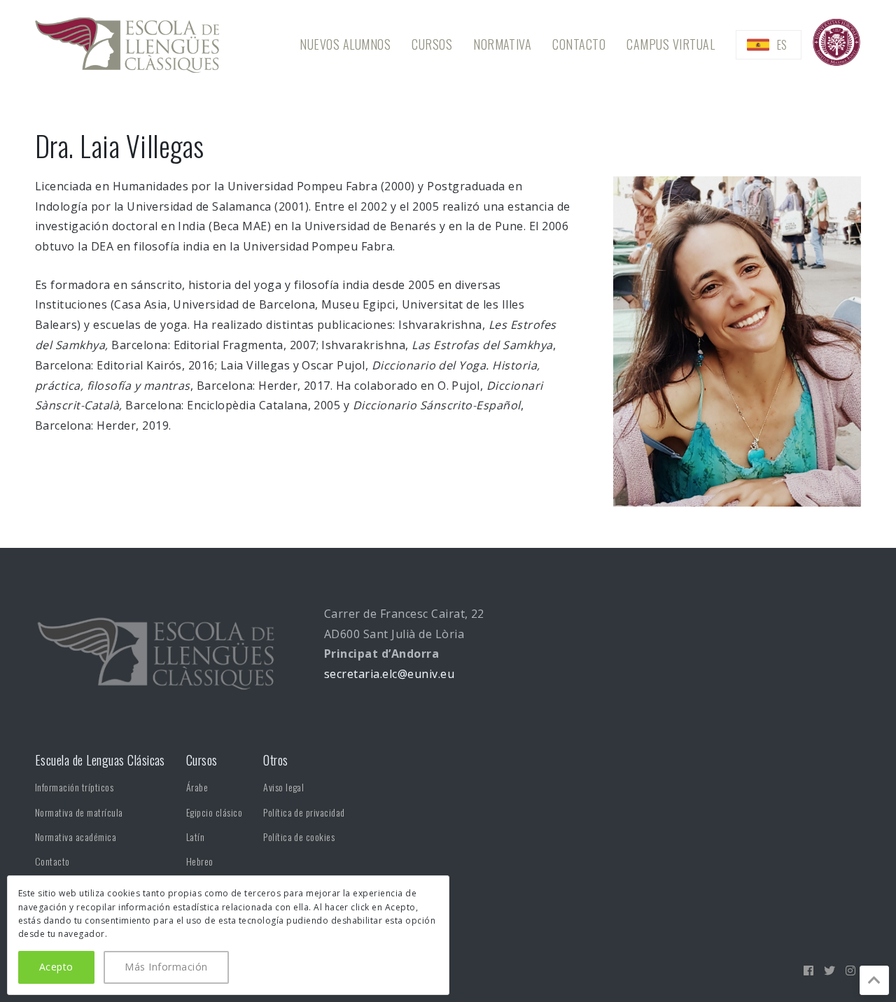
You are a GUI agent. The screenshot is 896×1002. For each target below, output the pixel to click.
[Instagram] (850, 971)
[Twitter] (829, 971)
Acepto (56, 966)
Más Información (166, 966)
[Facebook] (808, 971)
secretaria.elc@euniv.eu (389, 674)
